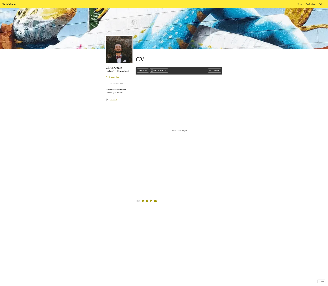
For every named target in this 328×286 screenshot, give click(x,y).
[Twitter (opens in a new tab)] (143, 201)
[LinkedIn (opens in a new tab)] (151, 201)
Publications (310, 4)
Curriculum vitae (112, 77)
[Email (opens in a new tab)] (155, 201)
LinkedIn (113, 100)
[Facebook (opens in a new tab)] (147, 201)
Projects (322, 4)
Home (300, 4)
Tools (321, 281)
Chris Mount (9, 4)
